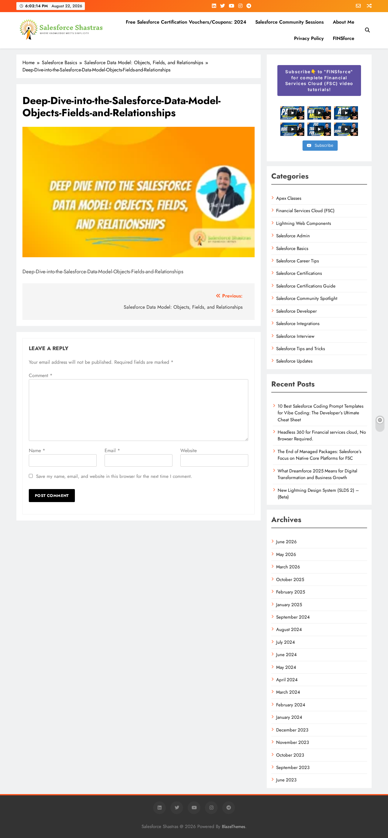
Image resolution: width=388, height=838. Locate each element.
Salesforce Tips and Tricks (300, 348)
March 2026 (288, 567)
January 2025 (289, 604)
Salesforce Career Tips (297, 261)
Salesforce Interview (295, 336)
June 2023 (286, 780)
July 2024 (285, 642)
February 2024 (290, 705)
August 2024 (289, 629)
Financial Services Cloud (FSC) (305, 210)
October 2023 (290, 755)
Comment (40, 375)
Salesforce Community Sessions (289, 21)
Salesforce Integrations (297, 323)
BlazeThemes (233, 826)
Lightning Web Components (303, 223)
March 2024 (288, 692)
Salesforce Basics (292, 248)
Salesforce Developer (296, 311)
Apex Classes (288, 198)
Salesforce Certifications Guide (306, 286)
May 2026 (286, 554)
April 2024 (287, 679)
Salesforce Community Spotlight (306, 298)
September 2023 (292, 767)
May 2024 (286, 667)
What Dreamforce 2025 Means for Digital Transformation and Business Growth (317, 474)
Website (188, 450)
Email (112, 450)
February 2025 (290, 592)
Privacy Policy (309, 38)
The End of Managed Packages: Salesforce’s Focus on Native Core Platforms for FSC (319, 455)
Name (37, 450)
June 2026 (286, 541)
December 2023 (292, 730)
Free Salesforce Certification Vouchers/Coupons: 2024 (186, 21)
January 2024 (289, 717)
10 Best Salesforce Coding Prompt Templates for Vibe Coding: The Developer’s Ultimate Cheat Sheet (320, 413)
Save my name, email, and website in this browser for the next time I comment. (114, 476)
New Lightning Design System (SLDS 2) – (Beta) (318, 493)
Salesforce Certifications (299, 273)
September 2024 (293, 617)
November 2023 (292, 742)
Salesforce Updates (294, 361)
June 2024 (286, 654)
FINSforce (343, 38)
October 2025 (290, 579)
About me (343, 21)
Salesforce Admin (293, 235)
